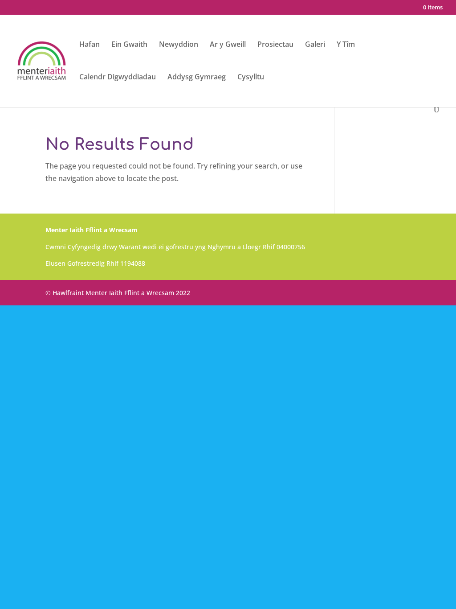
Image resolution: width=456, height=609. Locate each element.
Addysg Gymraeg (196, 78)
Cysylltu (250, 78)
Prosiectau (275, 45)
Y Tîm (346, 45)
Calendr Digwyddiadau (117, 78)
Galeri (315, 45)
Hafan (89, 45)
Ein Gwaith (129, 45)
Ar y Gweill (228, 45)
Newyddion (178, 45)
